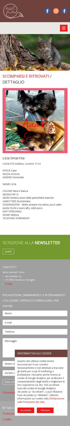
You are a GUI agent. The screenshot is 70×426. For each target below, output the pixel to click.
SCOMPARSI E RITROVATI (26, 76)
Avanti (8, 251)
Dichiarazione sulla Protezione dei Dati (40, 400)
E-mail (8, 283)
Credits (7, 419)
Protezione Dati (13, 413)
